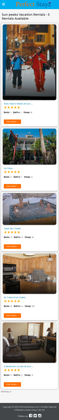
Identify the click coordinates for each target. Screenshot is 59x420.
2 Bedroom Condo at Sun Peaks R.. (23, 366)
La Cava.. (8, 168)
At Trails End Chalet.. (15, 297)
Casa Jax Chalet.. (13, 228)
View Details (11, 122)
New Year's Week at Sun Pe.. (19, 103)
